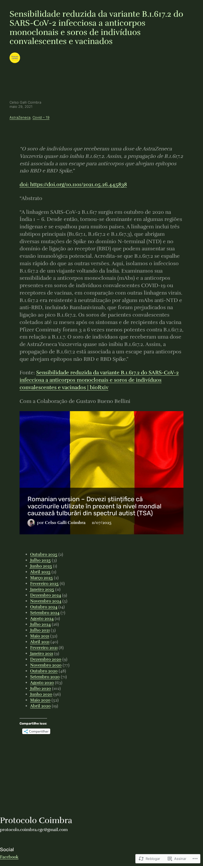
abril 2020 (40, 706)
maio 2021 (39, 636)
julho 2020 (40, 688)
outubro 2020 (44, 671)
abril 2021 (39, 642)
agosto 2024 (42, 618)
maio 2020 (40, 700)
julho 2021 (40, 630)
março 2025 (41, 577)
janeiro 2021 (41, 653)
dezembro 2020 (45, 659)
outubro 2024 (43, 607)
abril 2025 (40, 572)
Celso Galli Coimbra (121, 522)
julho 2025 (40, 560)
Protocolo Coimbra (36, 820)
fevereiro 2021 (44, 647)
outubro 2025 (43, 554)
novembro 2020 (46, 665)
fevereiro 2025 (44, 583)
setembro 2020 (45, 677)
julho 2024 (40, 624)
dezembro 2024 (45, 595)
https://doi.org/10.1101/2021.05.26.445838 (73, 184)
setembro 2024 (44, 612)
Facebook (9, 857)
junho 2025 (41, 566)
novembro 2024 (45, 601)
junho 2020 (41, 694)
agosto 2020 (42, 682)
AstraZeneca (20, 117)
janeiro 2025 (42, 589)
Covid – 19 (41, 117)
